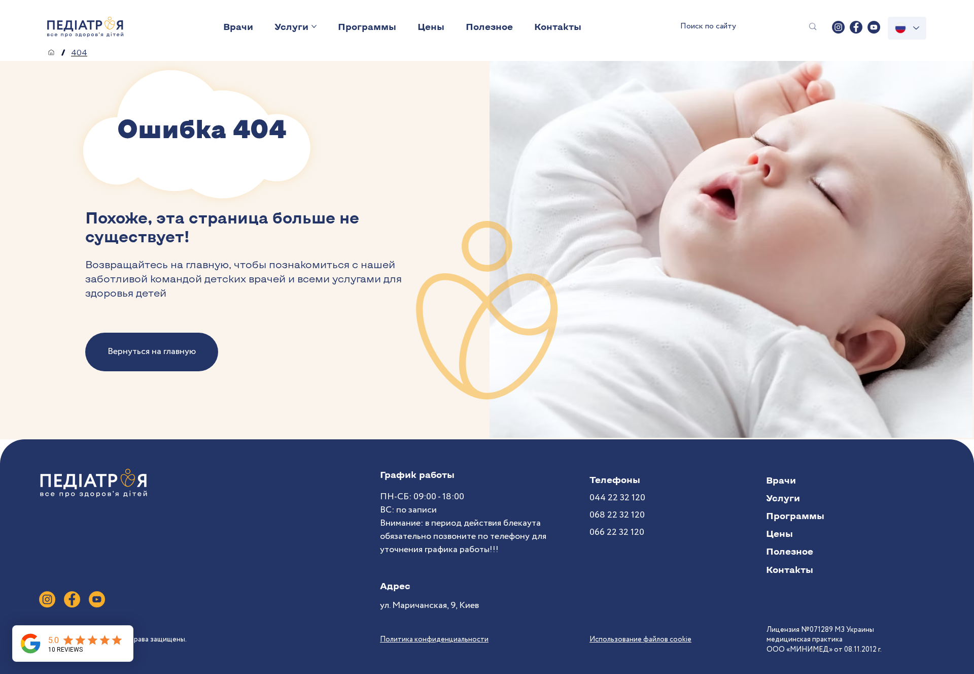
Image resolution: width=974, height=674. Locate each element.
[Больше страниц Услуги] (314, 26)
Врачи (781, 480)
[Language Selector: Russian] (907, 28)
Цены (779, 533)
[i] (47, 599)
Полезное (789, 551)
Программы (795, 515)
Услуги (783, 497)
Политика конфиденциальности (434, 639)
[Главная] (51, 52)
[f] (72, 599)
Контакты (789, 569)
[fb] (856, 27)
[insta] (838, 27)
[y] (97, 599)
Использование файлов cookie (640, 639)
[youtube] (873, 27)
